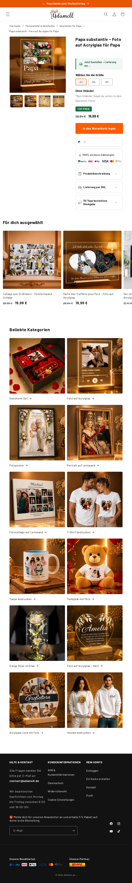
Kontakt (91, 787)
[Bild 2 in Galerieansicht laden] (30, 101)
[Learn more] (85, 142)
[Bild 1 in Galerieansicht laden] (16, 101)
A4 (94, 81)
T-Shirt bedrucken (79, 532)
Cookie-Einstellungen (61, 799)
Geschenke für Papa (70, 26)
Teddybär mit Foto (78, 599)
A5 (81, 81)
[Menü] (8, 14)
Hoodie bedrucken (79, 732)
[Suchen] (106, 14)
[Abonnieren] (73, 830)
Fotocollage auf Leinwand (26, 532)
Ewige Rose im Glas (22, 665)
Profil (89, 795)
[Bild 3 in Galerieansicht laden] (44, 101)
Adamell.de (69, 875)
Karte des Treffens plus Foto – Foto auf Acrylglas (88, 295)
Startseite (15, 26)
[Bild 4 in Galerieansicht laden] (59, 101)
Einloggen (92, 770)
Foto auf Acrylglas (78, 398)
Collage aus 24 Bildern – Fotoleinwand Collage (27, 295)
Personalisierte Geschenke (40, 26)
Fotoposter (16, 465)
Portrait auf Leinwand (81, 465)
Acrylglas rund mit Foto (24, 732)
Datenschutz (55, 783)
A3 (107, 81)
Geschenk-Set (18, 398)
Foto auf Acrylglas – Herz (83, 665)
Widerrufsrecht (57, 791)
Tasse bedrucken (20, 599)
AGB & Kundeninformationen (61, 772)
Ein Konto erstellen (98, 778)
